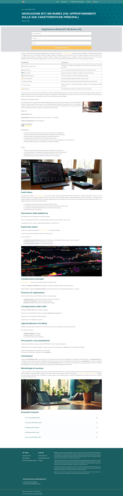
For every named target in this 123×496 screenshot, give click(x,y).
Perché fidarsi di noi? (42, 455)
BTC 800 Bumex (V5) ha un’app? (32, 432)
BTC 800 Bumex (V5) (66, 53)
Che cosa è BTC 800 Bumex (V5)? (32, 417)
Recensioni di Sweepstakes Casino (32, 483)
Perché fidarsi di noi (82, 373)
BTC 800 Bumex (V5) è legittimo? (32, 427)
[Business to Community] (23, 1)
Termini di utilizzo (37, 491)
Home (23, 9)
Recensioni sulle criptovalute (30, 482)
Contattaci (40, 460)
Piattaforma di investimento (77, 1)
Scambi (88, 1)
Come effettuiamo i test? (43, 458)
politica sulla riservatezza (27, 491)
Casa (57, 1)
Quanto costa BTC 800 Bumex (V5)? (33, 437)
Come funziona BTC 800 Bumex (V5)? (33, 422)
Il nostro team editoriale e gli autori (29, 460)
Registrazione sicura (61, 47)
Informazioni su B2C (26, 455)
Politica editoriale (25, 458)
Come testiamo (92, 373)
